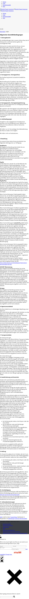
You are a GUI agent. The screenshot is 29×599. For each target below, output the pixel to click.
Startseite (2, 31)
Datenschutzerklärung (9, 530)
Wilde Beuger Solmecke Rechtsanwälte (17, 518)
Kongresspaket (7, 5)
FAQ (4, 6)
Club (4, 3)
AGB (1, 517)
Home (4, 2)
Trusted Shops (13, 517)
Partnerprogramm (8, 525)
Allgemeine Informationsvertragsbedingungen (15, 533)
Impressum (6, 527)
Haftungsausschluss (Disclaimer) (11, 532)
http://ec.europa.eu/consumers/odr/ (9, 494)
